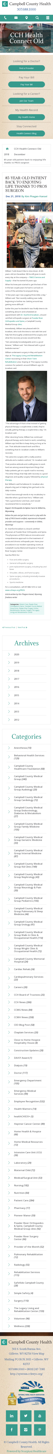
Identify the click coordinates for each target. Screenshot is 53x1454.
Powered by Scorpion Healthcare (26, 1451)
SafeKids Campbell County (29, 1284)
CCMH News (24, 1017)
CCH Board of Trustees (29, 994)
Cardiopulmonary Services (28, 978)
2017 (16, 678)
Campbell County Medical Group (28, 778)
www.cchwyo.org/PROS (15, 590)
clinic (20, 324)
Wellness (22, 1326)
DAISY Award (23, 1057)
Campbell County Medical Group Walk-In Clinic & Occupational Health (28, 934)
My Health (26, 117)
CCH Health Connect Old (27, 148)
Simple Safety (23, 1293)
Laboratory (22, 1162)
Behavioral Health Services (29, 757)
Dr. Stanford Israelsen (30, 315)
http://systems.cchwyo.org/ (26, 1373)
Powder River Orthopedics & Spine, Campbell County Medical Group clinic (26, 606)
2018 (6, 154)
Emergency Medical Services (25, 1092)
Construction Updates (28, 1050)
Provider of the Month (29, 1246)
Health (26, 133)
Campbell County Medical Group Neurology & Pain (28, 887)
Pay (26, 84)
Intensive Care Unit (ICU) (28, 1154)
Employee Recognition (29, 1101)
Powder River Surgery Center (28, 608)
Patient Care (24, 604)
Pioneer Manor (24, 1215)
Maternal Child (24, 1170)
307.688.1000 (26, 9)
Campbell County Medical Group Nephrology (28, 876)
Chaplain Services (26, 1032)
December (19, 154)
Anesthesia (22, 747)
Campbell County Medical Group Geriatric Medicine (28, 840)
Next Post (22, 627)
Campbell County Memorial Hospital (29, 960)
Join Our (26, 100)
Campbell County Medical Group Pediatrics (28, 899)
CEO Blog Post (24, 1024)
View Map (38, 1353)
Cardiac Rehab (24, 969)
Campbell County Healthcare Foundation (29, 767)
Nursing (21, 1185)
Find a (26, 68)
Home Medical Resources (28, 1143)
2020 (16, 654)
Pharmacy (22, 1208)
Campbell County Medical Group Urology (28, 923)
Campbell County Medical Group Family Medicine (28, 826)
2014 (16, 703)
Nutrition (21, 1192)
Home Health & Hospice (27, 1133)
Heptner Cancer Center (29, 1123)
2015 (16, 695)
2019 (16, 662)
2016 (16, 687)
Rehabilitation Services (17, 610)
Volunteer (22, 1318)
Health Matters (25, 1108)
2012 (16, 719)
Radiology (22, 1264)
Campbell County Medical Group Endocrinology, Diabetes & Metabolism (28, 812)
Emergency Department (28, 1082)
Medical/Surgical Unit (28, 1177)
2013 (16, 711)
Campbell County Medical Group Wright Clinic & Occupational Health (28, 948)
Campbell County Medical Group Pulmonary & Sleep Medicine (28, 911)
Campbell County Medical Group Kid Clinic (28, 865)
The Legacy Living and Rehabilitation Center (24, 611)
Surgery (28, 610)
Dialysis (20, 1065)
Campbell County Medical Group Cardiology (28, 798)
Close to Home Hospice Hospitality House (27, 1041)
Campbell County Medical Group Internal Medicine (28, 853)
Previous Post (10, 627)
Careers (20, 987)
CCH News (23, 1002)
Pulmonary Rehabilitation (28, 1256)
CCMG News (23, 1009)
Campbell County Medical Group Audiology (28, 788)
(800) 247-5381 (36, 1369)
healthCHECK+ (23, 1116)
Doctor (21, 1072)
